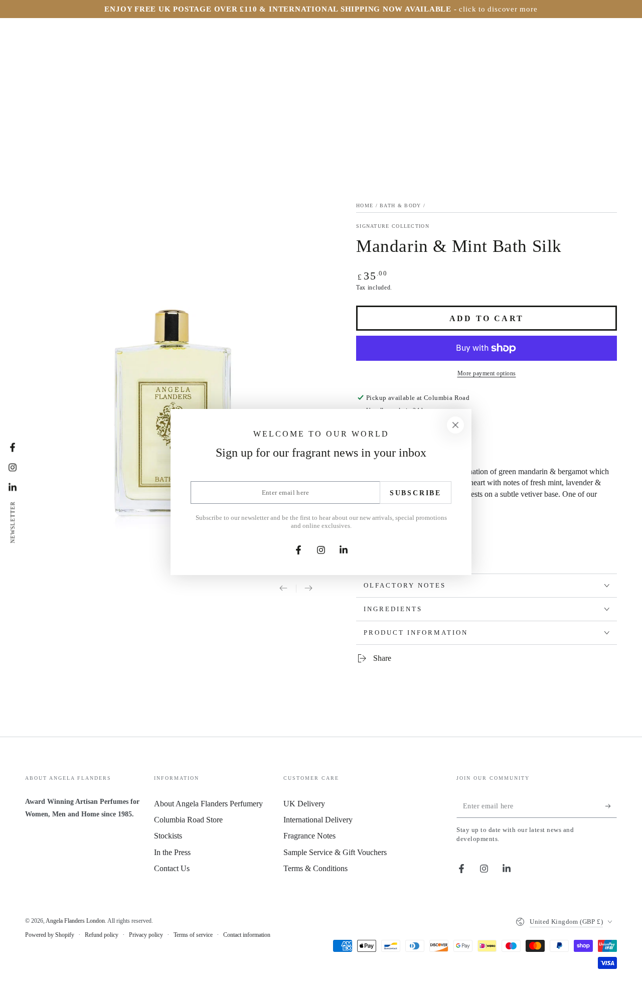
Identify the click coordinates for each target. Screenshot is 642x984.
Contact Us (172, 868)
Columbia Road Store (188, 819)
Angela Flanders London (75, 920)
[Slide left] (283, 589)
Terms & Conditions (315, 868)
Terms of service (193, 934)
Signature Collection (392, 226)
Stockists (168, 835)
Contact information (246, 934)
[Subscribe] (611, 806)
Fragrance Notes (309, 835)
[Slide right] (308, 589)
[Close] (455, 425)
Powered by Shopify (49, 934)
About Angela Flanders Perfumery (208, 803)
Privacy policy (146, 934)
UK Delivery (304, 803)
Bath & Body (400, 205)
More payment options (486, 373)
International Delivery (318, 819)
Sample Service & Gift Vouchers (335, 852)
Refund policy (101, 934)
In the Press (172, 852)
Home (364, 205)
